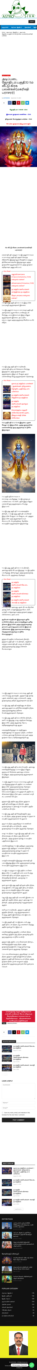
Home (3, 32)
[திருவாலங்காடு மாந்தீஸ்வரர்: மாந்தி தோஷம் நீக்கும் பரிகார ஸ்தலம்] (7, 1269)
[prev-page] (3, 1074)
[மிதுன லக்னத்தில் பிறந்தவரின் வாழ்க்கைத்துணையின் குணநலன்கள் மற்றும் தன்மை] (7, 1244)
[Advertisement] (18, 56)
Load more (18, 1209)
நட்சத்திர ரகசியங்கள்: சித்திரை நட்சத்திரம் (20, 396)
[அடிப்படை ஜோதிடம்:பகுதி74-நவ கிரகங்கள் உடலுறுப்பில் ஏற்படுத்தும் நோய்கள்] (7, 1235)
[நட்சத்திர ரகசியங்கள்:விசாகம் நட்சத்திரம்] (7, 1058)
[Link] (31, 1365)
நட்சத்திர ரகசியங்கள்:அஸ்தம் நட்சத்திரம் (20, 404)
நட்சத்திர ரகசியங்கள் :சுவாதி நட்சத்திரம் (20, 601)
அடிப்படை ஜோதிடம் (12, 32)
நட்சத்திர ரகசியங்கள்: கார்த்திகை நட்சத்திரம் (21, 291)
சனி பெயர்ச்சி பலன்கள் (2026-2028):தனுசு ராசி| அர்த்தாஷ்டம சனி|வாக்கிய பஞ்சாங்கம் (23, 1224)
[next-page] (6, 1074)
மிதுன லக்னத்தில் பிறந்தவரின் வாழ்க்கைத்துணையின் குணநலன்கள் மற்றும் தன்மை (23, 1244)
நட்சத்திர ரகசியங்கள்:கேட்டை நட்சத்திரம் (20, 585)
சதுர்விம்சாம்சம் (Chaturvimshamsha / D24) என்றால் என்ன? (21, 277)
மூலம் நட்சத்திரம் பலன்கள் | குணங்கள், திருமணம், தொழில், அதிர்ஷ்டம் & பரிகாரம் (22, 388)
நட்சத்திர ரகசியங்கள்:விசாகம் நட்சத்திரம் (20, 593)
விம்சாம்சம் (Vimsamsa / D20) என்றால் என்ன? (23, 284)
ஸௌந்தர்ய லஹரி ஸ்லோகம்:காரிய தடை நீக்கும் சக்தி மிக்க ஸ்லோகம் (20, 414)
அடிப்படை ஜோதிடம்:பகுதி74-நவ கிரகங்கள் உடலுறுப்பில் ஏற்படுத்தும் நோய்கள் (22, 1234)
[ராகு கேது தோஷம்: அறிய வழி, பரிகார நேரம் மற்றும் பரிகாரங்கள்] (7, 1260)
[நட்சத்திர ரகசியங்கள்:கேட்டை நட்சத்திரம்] (7, 1048)
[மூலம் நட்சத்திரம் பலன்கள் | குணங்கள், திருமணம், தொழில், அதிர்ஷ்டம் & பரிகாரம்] (7, 1170)
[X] (14, 103)
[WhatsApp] (23, 103)
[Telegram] (27, 103)
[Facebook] (10, 103)
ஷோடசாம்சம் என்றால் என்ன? (21, 297)
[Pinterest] (18, 103)
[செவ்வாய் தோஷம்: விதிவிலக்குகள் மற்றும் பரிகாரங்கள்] (7, 1279)
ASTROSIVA (6, 98)
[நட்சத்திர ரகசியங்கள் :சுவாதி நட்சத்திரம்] (7, 1067)
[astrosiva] (18, 9)
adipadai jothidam (12, 1023)
